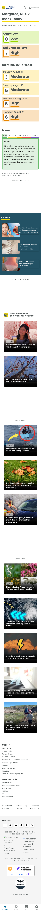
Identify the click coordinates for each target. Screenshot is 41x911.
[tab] (5, 136)
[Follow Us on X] (32, 825)
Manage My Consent (10, 762)
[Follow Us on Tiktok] (21, 825)
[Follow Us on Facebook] (5, 825)
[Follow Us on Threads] (27, 825)
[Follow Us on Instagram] (10, 825)
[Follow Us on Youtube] (16, 825)
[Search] (25, 7)
